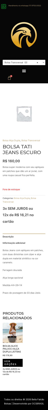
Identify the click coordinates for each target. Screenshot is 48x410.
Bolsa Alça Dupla (11, 140)
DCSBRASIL (38, 403)
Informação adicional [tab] (14, 243)
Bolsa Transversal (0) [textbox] (21, 62)
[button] (24, 71)
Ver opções (10, 362)
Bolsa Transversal (30, 140)
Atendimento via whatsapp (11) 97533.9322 (24, 6)
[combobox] (24, 62)
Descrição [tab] (8, 236)
